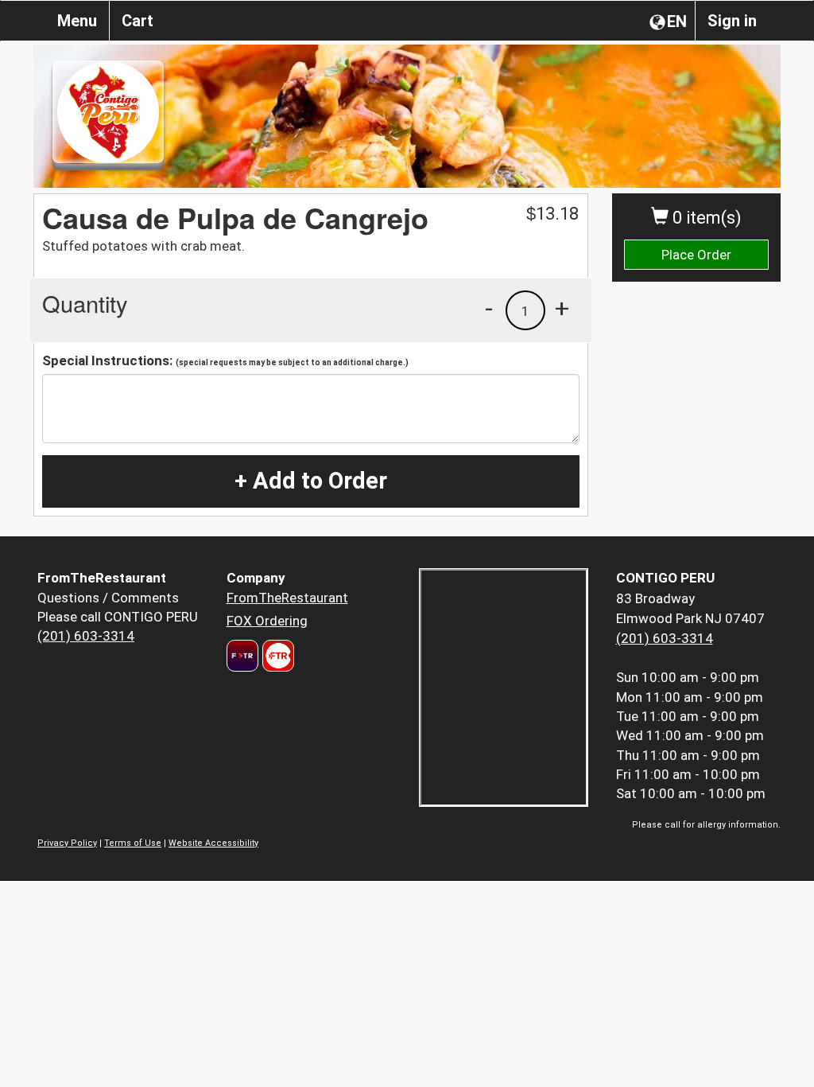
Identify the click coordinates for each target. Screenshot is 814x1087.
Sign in (732, 20)
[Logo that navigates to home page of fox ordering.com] (276, 656)
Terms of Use (132, 843)
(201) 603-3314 (85, 636)
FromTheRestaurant (287, 598)
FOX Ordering (267, 621)
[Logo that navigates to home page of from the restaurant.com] (242, 656)
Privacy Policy (67, 843)
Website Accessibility (213, 843)
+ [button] (562, 308)
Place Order (696, 255)
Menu (77, 20)
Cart (137, 20)
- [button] (489, 308)
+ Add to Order (311, 480)
